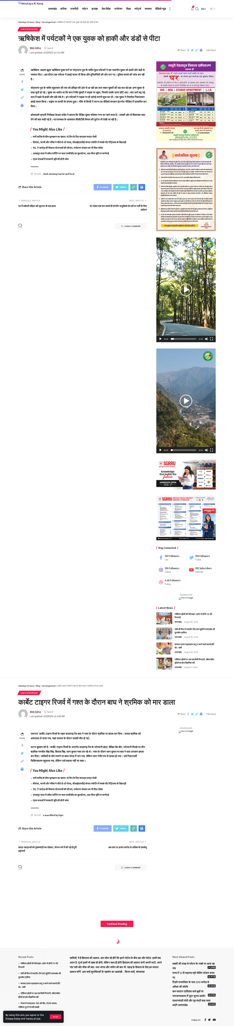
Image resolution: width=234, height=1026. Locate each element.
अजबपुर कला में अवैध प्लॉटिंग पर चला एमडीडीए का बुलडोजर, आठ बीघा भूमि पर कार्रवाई (71, 153)
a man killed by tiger (53, 815)
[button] (186, 289)
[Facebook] (171, 558)
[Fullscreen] (211, 339)
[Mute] (206, 339)
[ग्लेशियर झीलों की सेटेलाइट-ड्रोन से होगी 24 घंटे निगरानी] (164, 618)
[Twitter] (201, 558)
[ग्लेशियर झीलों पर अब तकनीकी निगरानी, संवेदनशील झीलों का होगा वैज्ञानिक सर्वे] (164, 664)
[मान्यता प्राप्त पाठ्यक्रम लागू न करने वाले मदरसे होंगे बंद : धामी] (164, 648)
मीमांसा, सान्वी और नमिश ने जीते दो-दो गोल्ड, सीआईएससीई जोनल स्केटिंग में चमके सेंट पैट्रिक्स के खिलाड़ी (79, 142)
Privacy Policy (13, 1018)
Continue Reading (117, 923)
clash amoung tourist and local (58, 174)
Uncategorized (29, 29)
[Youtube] (201, 570)
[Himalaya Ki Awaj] (30, 8)
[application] (186, 289)
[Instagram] (171, 570)
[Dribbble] (171, 582)
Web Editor (35, 47)
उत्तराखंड (178, 622)
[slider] (183, 339)
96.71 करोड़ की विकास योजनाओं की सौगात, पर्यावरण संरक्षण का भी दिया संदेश (68, 147)
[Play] (160, 339)
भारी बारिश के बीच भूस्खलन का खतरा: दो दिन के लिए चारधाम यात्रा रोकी (65, 136)
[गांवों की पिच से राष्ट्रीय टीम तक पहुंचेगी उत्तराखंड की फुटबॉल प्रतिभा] (164, 633)
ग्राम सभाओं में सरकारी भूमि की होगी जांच (51, 159)
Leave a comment (132, 226)
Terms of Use (33, 1018)
